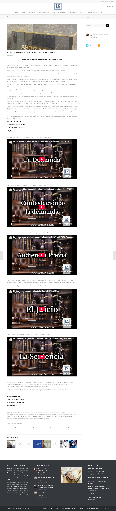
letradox (15, 418)
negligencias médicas (43, 418)
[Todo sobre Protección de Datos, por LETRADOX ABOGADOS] (37, 444)
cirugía (39, 416)
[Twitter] (107, 6)
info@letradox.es (97, 494)
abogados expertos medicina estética (21, 414)
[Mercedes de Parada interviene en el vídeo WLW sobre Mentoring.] (46, 444)
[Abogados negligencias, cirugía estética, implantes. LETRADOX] (42, 37)
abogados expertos (54, 412)
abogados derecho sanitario (41, 412)
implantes (53, 416)
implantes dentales (61, 416)
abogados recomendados (19, 416)
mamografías (21, 418)
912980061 (98, 497)
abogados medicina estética (39, 414)
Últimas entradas (12, 17)
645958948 (91, 499)
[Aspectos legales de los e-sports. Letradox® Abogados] (73, 444)
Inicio (71, 17)
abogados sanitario (32, 416)
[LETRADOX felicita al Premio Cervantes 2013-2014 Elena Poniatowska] (19, 444)
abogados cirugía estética (26, 412)
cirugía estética (46, 416)
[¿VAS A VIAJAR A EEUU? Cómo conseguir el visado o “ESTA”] (28, 444)
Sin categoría (77, 17)
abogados (15, 412)
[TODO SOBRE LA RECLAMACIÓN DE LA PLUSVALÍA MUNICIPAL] (55, 444)
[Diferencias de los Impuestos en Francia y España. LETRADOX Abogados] (114, 255)
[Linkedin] (110, 6)
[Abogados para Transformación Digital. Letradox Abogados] (64, 444)
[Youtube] (112, 6)
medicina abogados (31, 418)
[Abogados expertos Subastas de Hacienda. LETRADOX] (1, 255)
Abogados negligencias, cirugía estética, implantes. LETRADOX (32, 52)
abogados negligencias (54, 414)
